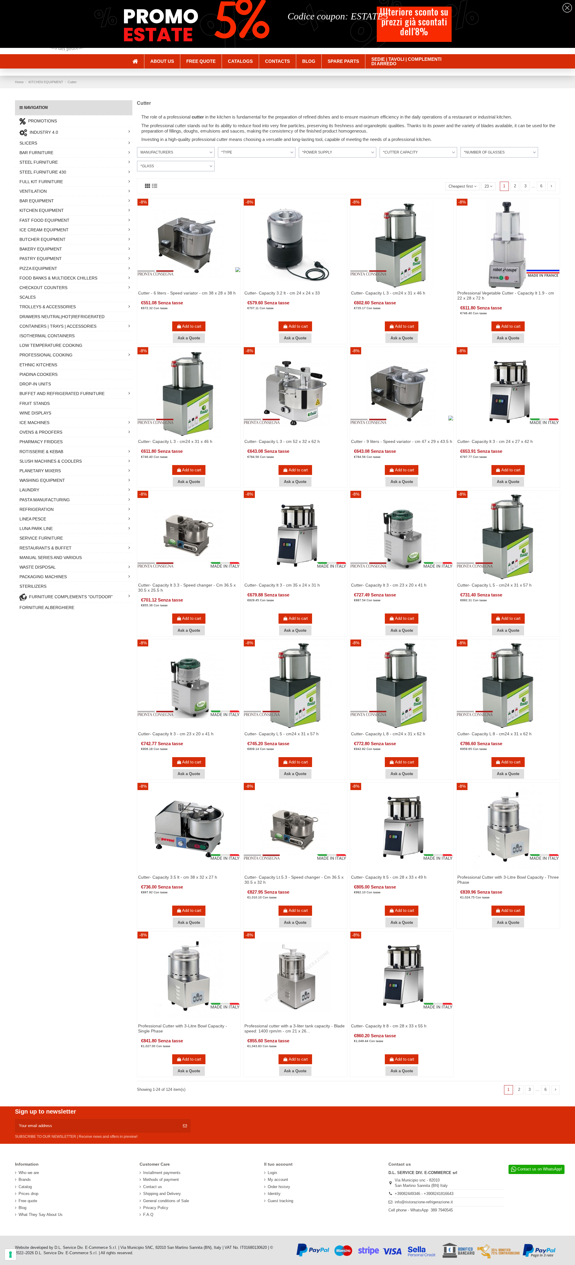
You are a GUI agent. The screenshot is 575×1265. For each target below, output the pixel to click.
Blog (22, 1207)
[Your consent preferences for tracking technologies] (10, 1254)
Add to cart (191, 326)
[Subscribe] (185, 1126)
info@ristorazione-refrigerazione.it (424, 1202)
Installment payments (162, 1172)
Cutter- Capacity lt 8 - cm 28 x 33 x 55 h (388, 1025)
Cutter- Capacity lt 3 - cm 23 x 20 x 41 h (388, 585)
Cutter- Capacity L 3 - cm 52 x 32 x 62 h (282, 441)
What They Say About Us (41, 1214)
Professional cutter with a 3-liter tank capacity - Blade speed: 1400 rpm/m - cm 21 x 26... (294, 1028)
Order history (279, 1186)
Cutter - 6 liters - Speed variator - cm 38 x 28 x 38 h (187, 293)
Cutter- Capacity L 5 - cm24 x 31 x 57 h (494, 585)
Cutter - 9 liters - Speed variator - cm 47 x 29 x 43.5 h (401, 441)
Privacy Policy (155, 1207)
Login (272, 1172)
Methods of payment (161, 1179)
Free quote (28, 1201)
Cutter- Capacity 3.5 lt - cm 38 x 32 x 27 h (177, 877)
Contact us (152, 1186)
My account (278, 1179)
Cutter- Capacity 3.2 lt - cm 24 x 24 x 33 (282, 293)
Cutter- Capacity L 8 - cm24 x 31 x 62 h (388, 733)
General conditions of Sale (166, 1201)
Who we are (29, 1172)
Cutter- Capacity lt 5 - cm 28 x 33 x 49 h (388, 877)
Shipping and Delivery (162, 1193)
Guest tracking (280, 1201)
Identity (274, 1193)
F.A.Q (148, 1214)
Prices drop (28, 1193)
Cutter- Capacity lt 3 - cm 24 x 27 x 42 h (495, 441)
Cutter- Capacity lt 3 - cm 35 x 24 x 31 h (282, 585)
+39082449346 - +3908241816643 (424, 1193)
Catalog (25, 1186)
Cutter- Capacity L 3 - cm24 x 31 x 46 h (388, 293)
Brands (25, 1179)
